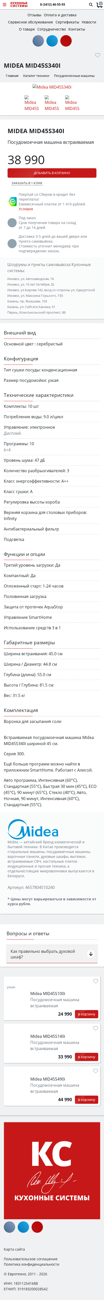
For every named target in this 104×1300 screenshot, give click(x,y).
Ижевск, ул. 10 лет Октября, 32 (30, 284)
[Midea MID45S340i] (52, 86)
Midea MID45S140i (47, 1036)
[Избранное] (97, 55)
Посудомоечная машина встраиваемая (54, 1003)
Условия (26, 208)
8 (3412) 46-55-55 (52, 4)
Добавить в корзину (52, 173)
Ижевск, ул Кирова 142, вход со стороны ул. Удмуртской (51, 290)
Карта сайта (14, 1249)
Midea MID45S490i (47, 1079)
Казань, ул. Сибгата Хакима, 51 (31, 306)
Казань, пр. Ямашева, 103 (27, 301)
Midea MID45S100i (47, 993)
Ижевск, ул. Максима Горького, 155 (35, 295)
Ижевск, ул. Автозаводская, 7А (30, 278)
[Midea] (33, 829)
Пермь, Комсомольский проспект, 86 (36, 312)
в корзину (86, 1014)
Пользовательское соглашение (31, 1258)
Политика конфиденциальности (31, 1264)
